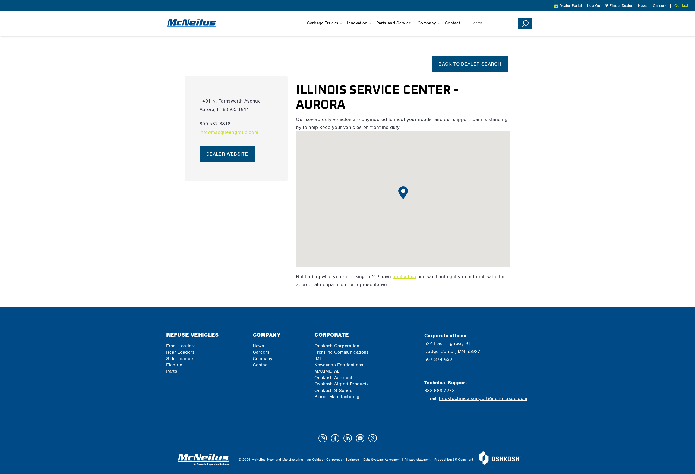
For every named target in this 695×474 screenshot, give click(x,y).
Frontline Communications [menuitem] (341, 352)
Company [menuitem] (267, 335)
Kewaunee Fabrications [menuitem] (338, 365)
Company (427, 23)
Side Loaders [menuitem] (180, 358)
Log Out (594, 5)
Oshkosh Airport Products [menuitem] (341, 384)
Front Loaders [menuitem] (180, 346)
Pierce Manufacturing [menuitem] (336, 396)
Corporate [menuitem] (331, 335)
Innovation (357, 23)
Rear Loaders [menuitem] (180, 352)
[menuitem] (618, 5)
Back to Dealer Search (469, 64)
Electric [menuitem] (174, 365)
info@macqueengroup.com (229, 132)
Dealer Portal (571, 5)
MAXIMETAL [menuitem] (326, 371)
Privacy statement (417, 459)
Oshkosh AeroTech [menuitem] (333, 377)
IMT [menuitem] (318, 358)
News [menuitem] (642, 5)
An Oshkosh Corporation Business (333, 459)
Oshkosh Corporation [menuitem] (336, 346)
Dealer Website (227, 154)
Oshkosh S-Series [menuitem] (333, 390)
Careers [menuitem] (660, 5)
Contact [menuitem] (681, 5)
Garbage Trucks (322, 23)
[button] (403, 192)
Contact (452, 23)
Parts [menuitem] (171, 371)
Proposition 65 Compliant (453, 459)
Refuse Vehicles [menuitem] (192, 335)
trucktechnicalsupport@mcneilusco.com (483, 398)
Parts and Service (393, 23)
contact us (404, 277)
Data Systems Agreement (381, 459)
